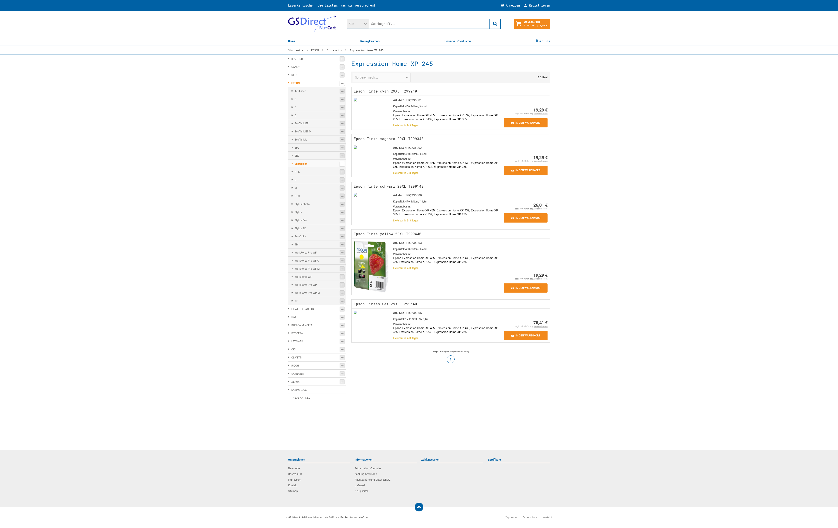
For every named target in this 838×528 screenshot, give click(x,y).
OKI (293, 349)
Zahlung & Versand (366, 474)
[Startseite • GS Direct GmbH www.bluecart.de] (312, 23)
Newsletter (294, 468)
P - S (297, 196)
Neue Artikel (301, 397)
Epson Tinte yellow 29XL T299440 (387, 233)
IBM (293, 317)
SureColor (300, 236)
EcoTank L (301, 139)
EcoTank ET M (303, 131)
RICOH (295, 365)
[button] (358, 24)
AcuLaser (300, 91)
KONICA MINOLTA (301, 325)
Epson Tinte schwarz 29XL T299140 (389, 186)
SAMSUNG (297, 373)
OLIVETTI (296, 357)
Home (291, 41)
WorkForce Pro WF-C (307, 260)
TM (296, 244)
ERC (297, 155)
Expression (301, 163)
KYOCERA (297, 333)
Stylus (298, 212)
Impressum (294, 479)
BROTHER (297, 58)
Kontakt (292, 485)
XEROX (295, 381)
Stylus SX (300, 228)
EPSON (295, 83)
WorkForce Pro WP (306, 284)
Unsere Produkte (458, 41)
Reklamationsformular (368, 468)
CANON (296, 67)
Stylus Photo (302, 204)
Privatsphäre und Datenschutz (372, 479)
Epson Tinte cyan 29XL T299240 (385, 91)
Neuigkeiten (370, 41)
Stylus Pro (301, 220)
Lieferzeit (360, 485)
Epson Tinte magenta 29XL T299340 (389, 138)
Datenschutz (530, 517)
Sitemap (293, 491)
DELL (294, 75)
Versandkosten (541, 114)
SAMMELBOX (299, 389)
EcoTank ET (301, 123)
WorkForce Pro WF (306, 252)
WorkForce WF (303, 276)
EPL (297, 147)
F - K (297, 171)
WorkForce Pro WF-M (307, 268)
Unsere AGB (295, 474)
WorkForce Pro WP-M (307, 293)
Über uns (543, 41)
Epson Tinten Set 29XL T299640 (385, 304)
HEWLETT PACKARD (303, 309)
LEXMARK (297, 341)
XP (296, 301)
